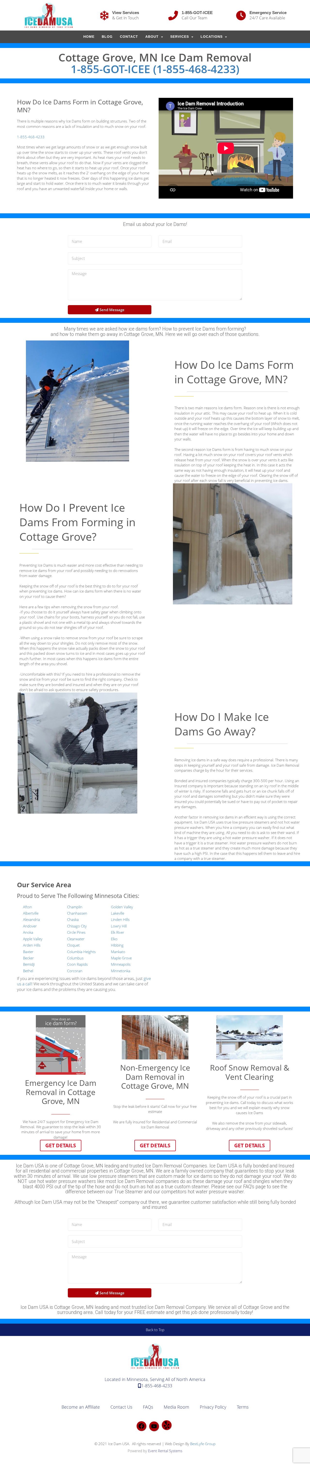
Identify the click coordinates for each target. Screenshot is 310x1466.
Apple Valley (32, 938)
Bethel (28, 970)
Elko (114, 938)
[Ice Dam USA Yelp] (166, 1425)
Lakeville (117, 913)
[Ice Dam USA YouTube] (154, 1426)
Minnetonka (120, 970)
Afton (27, 906)
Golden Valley (122, 906)
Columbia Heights (81, 951)
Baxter (28, 951)
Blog (107, 37)
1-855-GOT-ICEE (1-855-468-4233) (155, 69)
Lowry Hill (119, 926)
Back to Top (155, 1329)
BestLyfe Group (203, 1443)
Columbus (75, 958)
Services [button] (180, 37)
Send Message (111, 309)
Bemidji (29, 964)
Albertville (31, 913)
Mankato (118, 951)
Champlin (74, 906)
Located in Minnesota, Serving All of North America (155, 1379)
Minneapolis (121, 964)
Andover (30, 926)
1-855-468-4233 (31, 136)
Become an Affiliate (81, 1407)
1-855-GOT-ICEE (197, 12)
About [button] (152, 37)
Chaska (73, 919)
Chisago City (77, 926)
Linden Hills (120, 919)
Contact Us (121, 1407)
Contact (129, 37)
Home (88, 37)
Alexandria (31, 919)
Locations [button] (212, 37)
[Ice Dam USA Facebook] (141, 1426)
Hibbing (117, 945)
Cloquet (73, 945)
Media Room (176, 1407)
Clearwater (76, 938)
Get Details (60, 1145)
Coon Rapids (77, 964)
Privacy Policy (213, 1407)
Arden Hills (31, 945)
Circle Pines (76, 932)
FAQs (148, 1407)
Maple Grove (121, 958)
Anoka (28, 932)
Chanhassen (77, 913)
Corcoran (74, 970)
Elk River (117, 932)
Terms (242, 1407)
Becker (28, 958)
